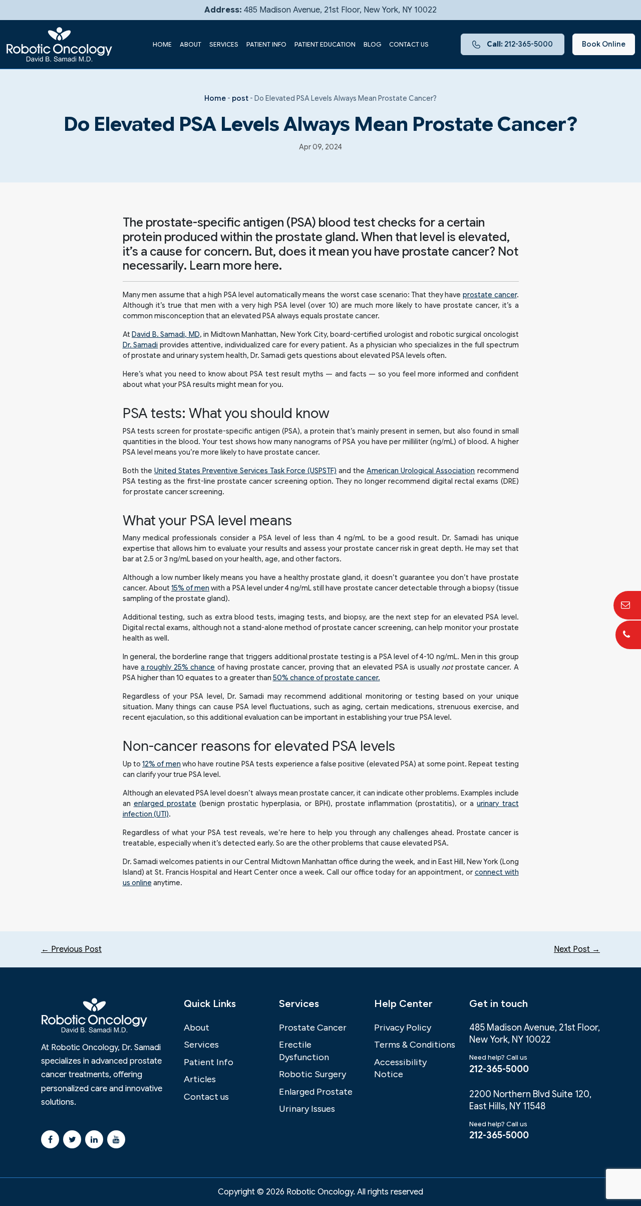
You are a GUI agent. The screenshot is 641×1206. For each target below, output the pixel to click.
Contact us (409, 44)
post (240, 98)
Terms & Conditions (414, 1044)
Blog (372, 44)
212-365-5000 (520, 44)
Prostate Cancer (313, 1027)
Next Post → (577, 949)
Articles (200, 1079)
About (190, 44)
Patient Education (325, 44)
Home (162, 44)
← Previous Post (71, 949)
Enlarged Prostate (316, 1091)
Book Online (603, 44)
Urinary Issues (307, 1108)
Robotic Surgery (312, 1074)
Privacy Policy (402, 1027)
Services (223, 44)
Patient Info (266, 44)
